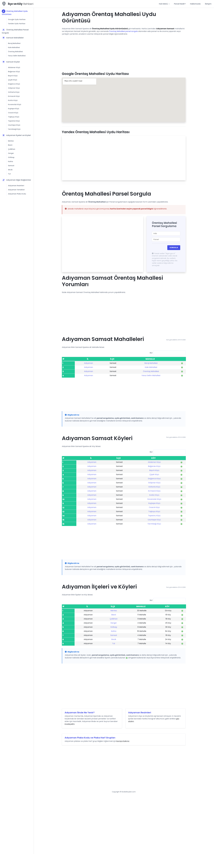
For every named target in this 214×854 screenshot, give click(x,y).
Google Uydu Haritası (17, 19)
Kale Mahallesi (14, 47)
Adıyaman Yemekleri (16, 190)
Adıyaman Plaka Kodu (17, 194)
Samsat (11, 165)
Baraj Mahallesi (14, 43)
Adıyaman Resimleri (16, 185)
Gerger (11, 153)
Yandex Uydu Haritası (16, 23)
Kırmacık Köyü (14, 96)
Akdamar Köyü (14, 67)
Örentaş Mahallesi (15, 51)
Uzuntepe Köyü (14, 125)
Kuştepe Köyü (13, 108)
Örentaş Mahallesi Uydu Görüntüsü (15, 13)
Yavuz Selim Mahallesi (17, 56)
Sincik (10, 170)
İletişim (208, 4)
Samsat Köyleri (13, 62)
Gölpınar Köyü (14, 88)
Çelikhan (11, 149)
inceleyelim (70, 724)
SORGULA (174, 247)
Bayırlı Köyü (12, 76)
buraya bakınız (122, 741)
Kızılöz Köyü (12, 100)
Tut (9, 174)
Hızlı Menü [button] (163, 4)
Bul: (151, 352)
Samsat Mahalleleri (15, 37)
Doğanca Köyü (14, 84)
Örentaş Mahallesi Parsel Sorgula (15, 31)
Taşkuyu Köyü (13, 117)
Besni (10, 145)
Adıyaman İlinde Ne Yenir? (80, 712)
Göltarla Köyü (13, 92)
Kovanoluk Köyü (14, 104)
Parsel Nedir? (180, 4)
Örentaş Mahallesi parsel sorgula (123, 31)
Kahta (10, 161)
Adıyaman (88, 363)
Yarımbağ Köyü (14, 129)
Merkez (11, 141)
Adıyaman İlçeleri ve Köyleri (18, 135)
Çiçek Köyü (12, 80)
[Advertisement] (124, 52)
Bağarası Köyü (14, 71)
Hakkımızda (195, 4)
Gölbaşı (11, 157)
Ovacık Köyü (13, 113)
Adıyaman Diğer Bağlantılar (18, 180)
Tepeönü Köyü (14, 121)
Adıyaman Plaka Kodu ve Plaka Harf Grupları (90, 737)
